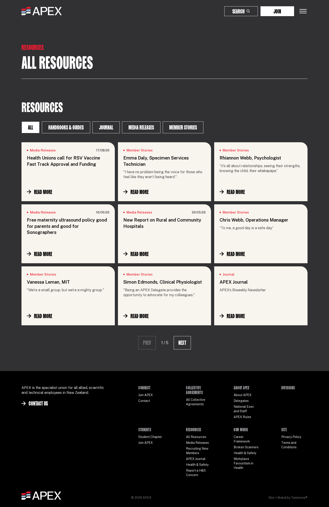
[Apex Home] (41, 11)
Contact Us (38, 403)
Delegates (241, 401)
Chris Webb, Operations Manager (254, 220)
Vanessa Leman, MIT (48, 282)
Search (238, 11)
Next (182, 342)
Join (277, 11)
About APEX (243, 395)
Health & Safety (197, 464)
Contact (144, 401)
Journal (106, 127)
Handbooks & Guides (66, 127)
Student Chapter (150, 437)
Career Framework (242, 439)
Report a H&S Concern (196, 473)
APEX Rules (242, 417)
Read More (43, 192)
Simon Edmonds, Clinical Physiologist (162, 282)
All (30, 127)
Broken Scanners (246, 447)
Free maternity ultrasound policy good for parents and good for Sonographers (67, 226)
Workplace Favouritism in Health (243, 463)
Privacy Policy (291, 437)
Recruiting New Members (197, 451)
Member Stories (183, 127)
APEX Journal (234, 282)
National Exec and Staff (244, 409)
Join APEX (145, 395)
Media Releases (141, 127)
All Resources (196, 437)
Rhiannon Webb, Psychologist (250, 158)
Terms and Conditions (289, 445)
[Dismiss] (316, 499)
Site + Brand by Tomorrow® (288, 497)
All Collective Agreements (195, 402)
